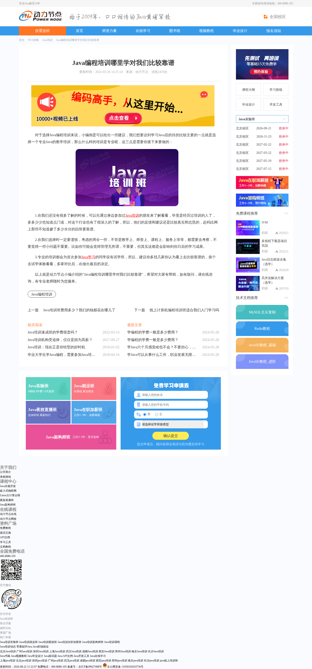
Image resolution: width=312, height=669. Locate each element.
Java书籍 (5, 656)
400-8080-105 (8, 556)
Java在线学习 (98, 656)
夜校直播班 (7, 500)
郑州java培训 (119, 660)
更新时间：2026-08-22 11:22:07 (18, 666)
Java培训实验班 (9, 642)
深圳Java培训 (41, 651)
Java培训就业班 (28, 642)
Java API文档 (65, 656)
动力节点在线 (8, 514)
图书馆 (174, 31)
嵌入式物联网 (8, 490)
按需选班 (42, 31)
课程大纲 (248, 89)
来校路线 (5, 476)
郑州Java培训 (123, 651)
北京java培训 (23, 660)
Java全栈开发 (8, 486)
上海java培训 (7, 660)
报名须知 (273, 31)
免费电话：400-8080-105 (52, 666)
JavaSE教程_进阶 (262, 361)
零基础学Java (24, 646)
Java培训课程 (112, 642)
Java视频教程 (19, 656)
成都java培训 (87, 660)
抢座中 (283, 128)
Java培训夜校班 (47, 642)
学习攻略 (33, 40)
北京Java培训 (8, 651)
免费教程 (5, 528)
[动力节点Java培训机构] (40, 19)
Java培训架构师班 (92, 642)
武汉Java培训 (74, 651)
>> (286, 213)
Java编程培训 (41, 294)
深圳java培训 (39, 660)
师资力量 (109, 31)
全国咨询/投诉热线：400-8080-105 (272, 3)
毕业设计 (240, 31)
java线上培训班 (169, 660)
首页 (79, 31)
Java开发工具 (81, 656)
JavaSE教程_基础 (262, 345)
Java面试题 (50, 656)
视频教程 (206, 31)
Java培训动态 (8, 646)
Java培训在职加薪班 (70, 642)
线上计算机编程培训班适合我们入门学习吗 (176, 310)
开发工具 (276, 104)
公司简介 (5, 472)
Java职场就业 (41, 646)
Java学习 (88, 257)
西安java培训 (103, 660)
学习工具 (5, 542)
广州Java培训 (24, 651)
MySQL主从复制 (262, 312)
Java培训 (47, 40)
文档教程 (5, 546)
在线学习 (143, 31)
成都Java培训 (90, 651)
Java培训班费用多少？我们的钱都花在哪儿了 (71, 310)
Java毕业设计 (35, 656)
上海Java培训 (57, 651)
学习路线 (276, 89)
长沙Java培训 (156, 651)
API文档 (5, 537)
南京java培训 (135, 660)
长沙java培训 (151, 660)
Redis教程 (262, 329)
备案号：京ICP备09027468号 (84, 666)
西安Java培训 (106, 651)
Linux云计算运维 (10, 495)
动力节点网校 (8, 518)
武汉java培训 (71, 660)
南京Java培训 (139, 651)
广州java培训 (55, 660)
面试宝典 (5, 532)
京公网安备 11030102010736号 (125, 666)
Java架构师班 (8, 504)
